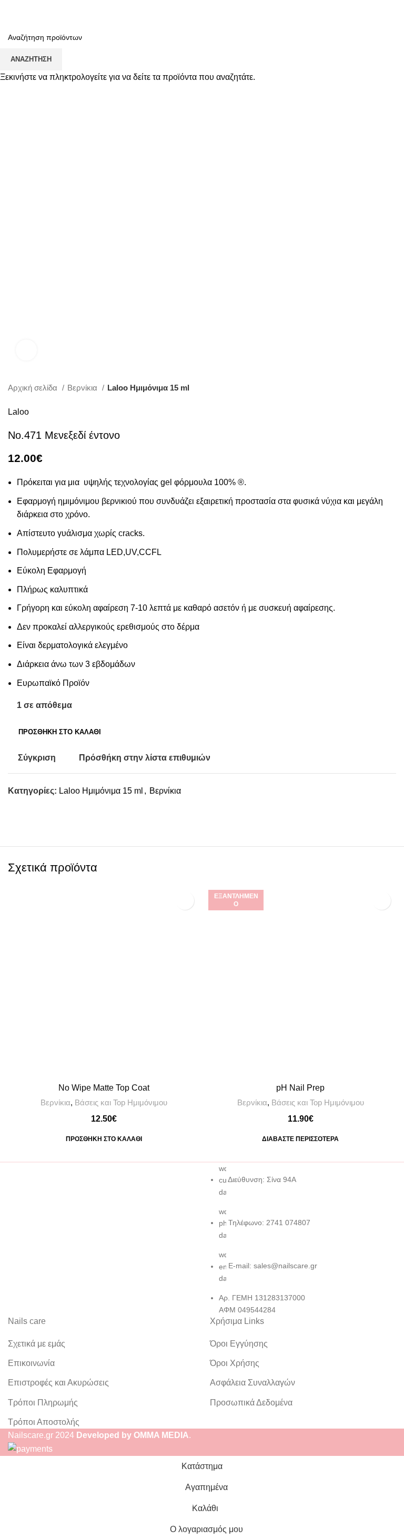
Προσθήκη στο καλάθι (59, 732)
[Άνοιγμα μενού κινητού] (12, 10)
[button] (103, 1139)
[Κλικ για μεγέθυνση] (26, 350)
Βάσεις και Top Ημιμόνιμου (121, 1102)
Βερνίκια (55, 1102)
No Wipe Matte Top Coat (103, 1087)
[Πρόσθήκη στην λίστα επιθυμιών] (185, 900)
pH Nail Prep (300, 1087)
